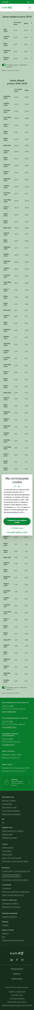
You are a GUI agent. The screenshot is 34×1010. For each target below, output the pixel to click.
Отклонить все (17, 528)
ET (15, 486)
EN (19, 486)
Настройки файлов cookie (17, 532)
